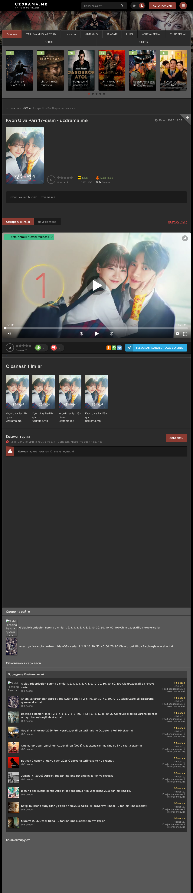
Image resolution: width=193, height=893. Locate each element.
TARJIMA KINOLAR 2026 (41, 34)
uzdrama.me (12, 108)
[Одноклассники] (108, 347)
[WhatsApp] (114, 347)
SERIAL (49, 42)
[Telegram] (119, 347)
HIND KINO (91, 34)
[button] (89, 94)
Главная (12, 34)
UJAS (129, 34)
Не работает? (177, 221)
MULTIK (143, 42)
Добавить (176, 438)
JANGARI (111, 34)
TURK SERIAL (178, 34)
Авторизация (162, 5)
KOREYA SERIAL (151, 34)
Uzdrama (70, 34)
